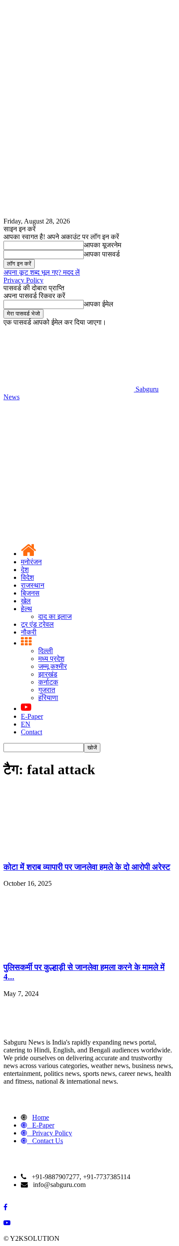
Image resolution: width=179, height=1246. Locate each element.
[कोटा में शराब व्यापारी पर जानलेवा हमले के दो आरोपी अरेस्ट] (68, 850)
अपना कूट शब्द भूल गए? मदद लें (41, 272)
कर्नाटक (48, 682)
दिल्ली (45, 650)
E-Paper (32, 716)
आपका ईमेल (98, 304)
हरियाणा (48, 697)
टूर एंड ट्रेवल (37, 624)
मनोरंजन (31, 561)
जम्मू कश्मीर (52, 666)
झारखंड (47, 674)
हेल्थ (26, 608)
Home (40, 1117)
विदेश (27, 577)
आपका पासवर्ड (102, 254)
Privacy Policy (23, 280)
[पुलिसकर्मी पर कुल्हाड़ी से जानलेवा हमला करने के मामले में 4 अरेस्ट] (68, 950)
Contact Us (47, 1140)
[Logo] (68, 463)
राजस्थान (32, 585)
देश (25, 569)
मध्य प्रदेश (51, 658)
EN (25, 724)
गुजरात (46, 690)
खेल (26, 601)
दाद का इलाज (55, 616)
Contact (31, 732)
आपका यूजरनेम (102, 245)
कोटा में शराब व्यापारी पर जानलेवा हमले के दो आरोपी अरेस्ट (86, 866)
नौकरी (28, 632)
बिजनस (30, 593)
